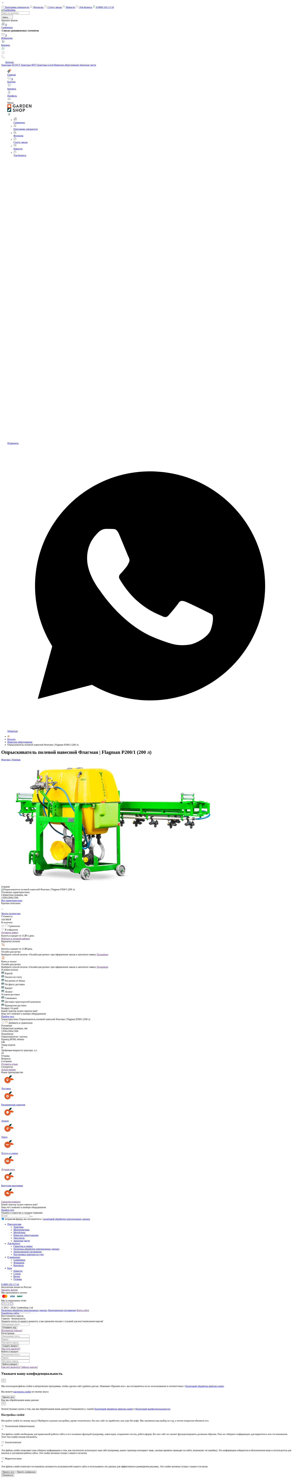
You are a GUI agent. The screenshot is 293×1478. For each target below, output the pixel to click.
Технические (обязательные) (19, 1426)
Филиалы (38, 7)
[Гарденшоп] (8, 736)
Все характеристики (11, 900)
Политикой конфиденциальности (152, 1409)
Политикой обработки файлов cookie (204, 1386)
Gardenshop (19, 1260)
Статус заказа (55, 7)
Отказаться (7, 1475)
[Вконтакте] (11, 1305)
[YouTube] (7, 1305)
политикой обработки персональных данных (66, 1219)
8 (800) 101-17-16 (105, 7)
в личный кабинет (15, 938)
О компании (13, 1257)
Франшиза (18, 1262)
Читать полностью (10, 913)
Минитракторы (21, 1229)
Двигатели (19, 1238)
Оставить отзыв (9, 1064)
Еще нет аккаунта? (11, 1367)
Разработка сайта (10, 1313)
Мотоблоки (19, 1232)
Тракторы (18, 1227)
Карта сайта (83, 1310)
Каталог (9, 62)
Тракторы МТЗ (29, 65)
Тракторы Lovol (45, 65)
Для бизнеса (85, 7)
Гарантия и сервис (23, 1246)
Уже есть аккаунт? (10, 1348)
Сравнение (7, 26)
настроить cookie (22, 1391)
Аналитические (13, 1442)
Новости (71, 7)
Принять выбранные (26, 1472)
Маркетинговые (13, 1458)
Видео (16, 1276)
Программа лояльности (17, 7)
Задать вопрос (8, 1069)
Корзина (5, 45)
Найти (5, 17)
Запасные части (88, 65)
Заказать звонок (9, 1290)
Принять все (8, 1397)
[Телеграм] (3, 1305)
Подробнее (102, 954)
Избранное (7, 36)
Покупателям (14, 1224)
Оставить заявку (9, 932)
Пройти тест (7, 1016)
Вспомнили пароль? (11, 1330)
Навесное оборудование (67, 65)
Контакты (18, 1265)
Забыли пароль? (29, 1367)
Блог (9, 1268)
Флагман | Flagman (10, 759)
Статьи (17, 1273)
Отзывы (17, 1279)
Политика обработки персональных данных (36, 1249)
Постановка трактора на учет (28, 1254)
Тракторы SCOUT (11, 65)
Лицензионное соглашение (27, 1251)
